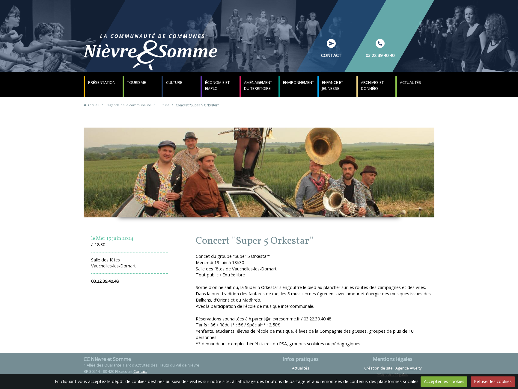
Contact (331, 55)
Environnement (298, 82)
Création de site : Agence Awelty (392, 368)
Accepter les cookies (444, 381)
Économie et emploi (217, 85)
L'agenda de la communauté (128, 105)
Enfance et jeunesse (332, 85)
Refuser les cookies (493, 381)
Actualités (410, 82)
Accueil (93, 105)
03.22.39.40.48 (105, 281)
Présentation (101, 82)
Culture (174, 82)
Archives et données (372, 85)
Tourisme (136, 82)
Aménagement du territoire (258, 85)
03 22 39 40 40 (380, 55)
